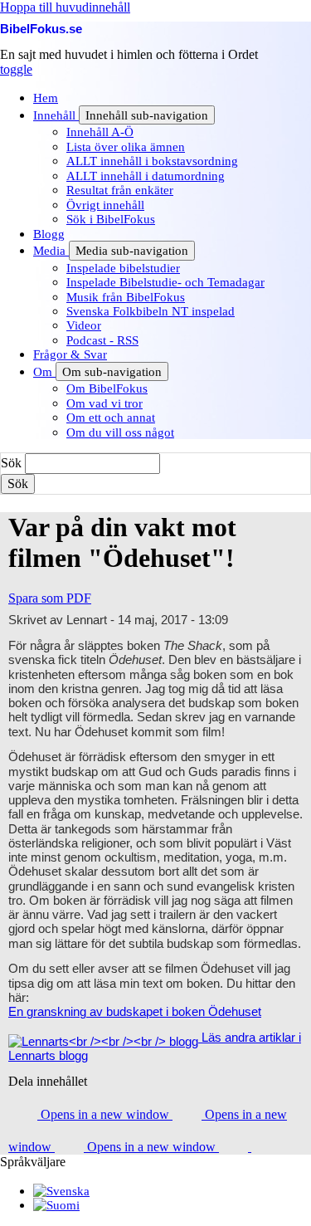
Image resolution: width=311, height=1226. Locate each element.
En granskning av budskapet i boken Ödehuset (134, 1011)
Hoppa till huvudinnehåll (65, 7)
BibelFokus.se (41, 29)
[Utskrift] (265, 1147)
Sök (11, 463)
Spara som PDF (49, 598)
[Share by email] (235, 1147)
